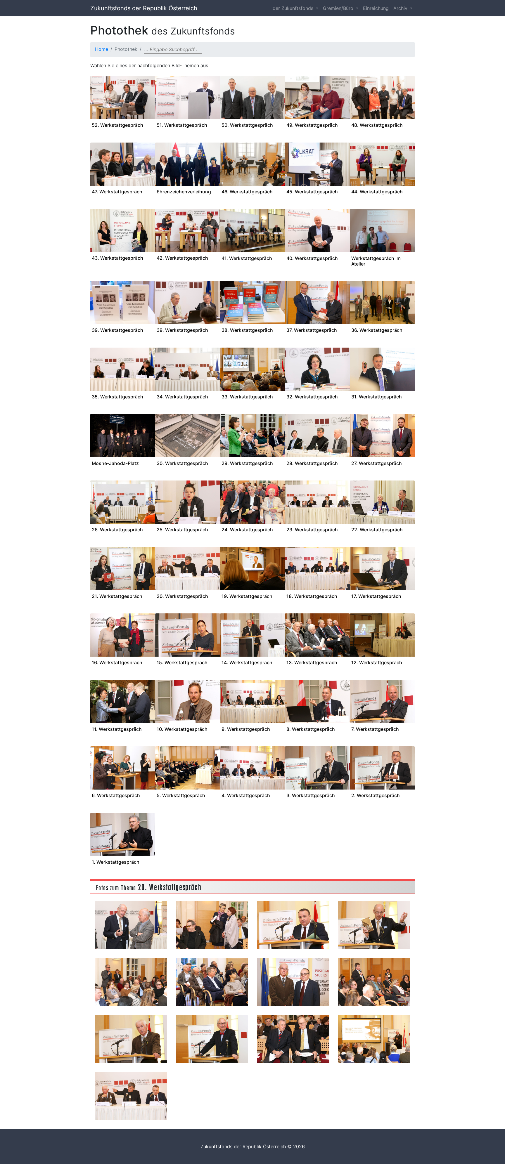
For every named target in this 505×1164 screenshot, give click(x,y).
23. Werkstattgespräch (312, 529)
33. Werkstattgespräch (247, 397)
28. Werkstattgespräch (312, 463)
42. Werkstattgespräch (182, 258)
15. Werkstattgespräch (182, 662)
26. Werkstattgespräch (117, 529)
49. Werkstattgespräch (312, 125)
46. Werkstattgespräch (247, 192)
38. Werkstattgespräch (247, 330)
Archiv (401, 8)
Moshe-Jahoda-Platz (115, 463)
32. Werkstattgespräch (312, 397)
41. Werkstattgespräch (247, 258)
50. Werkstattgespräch (247, 125)
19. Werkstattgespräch (247, 596)
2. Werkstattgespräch (375, 795)
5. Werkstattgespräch (181, 795)
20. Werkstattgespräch (182, 596)
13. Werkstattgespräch (311, 662)
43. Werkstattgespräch (117, 258)
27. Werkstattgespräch (376, 463)
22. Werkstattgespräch (377, 529)
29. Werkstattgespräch (247, 463)
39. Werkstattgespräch (117, 330)
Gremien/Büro (339, 8)
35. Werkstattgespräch (117, 397)
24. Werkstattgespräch (247, 529)
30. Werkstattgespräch (182, 463)
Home (101, 49)
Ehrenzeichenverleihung (184, 192)
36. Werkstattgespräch (376, 330)
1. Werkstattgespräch (115, 862)
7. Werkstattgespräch (375, 729)
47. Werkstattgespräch (117, 192)
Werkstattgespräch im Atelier (376, 261)
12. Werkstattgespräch (376, 662)
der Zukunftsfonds (294, 8)
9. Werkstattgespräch (246, 729)
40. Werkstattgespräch (312, 258)
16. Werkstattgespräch (117, 662)
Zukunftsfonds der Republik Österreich (143, 8)
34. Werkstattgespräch (182, 397)
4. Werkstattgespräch (246, 795)
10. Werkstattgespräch (182, 729)
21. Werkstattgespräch (117, 596)
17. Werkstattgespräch (376, 596)
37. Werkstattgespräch (311, 330)
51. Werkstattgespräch (182, 125)
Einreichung (376, 8)
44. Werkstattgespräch (377, 192)
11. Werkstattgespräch (117, 729)
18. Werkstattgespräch (311, 596)
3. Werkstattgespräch (310, 795)
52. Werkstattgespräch (117, 125)
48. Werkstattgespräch (377, 125)
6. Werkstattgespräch (116, 795)
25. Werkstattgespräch (182, 529)
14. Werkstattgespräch (247, 662)
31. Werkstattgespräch (376, 397)
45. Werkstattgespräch (312, 192)
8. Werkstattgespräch (310, 729)
